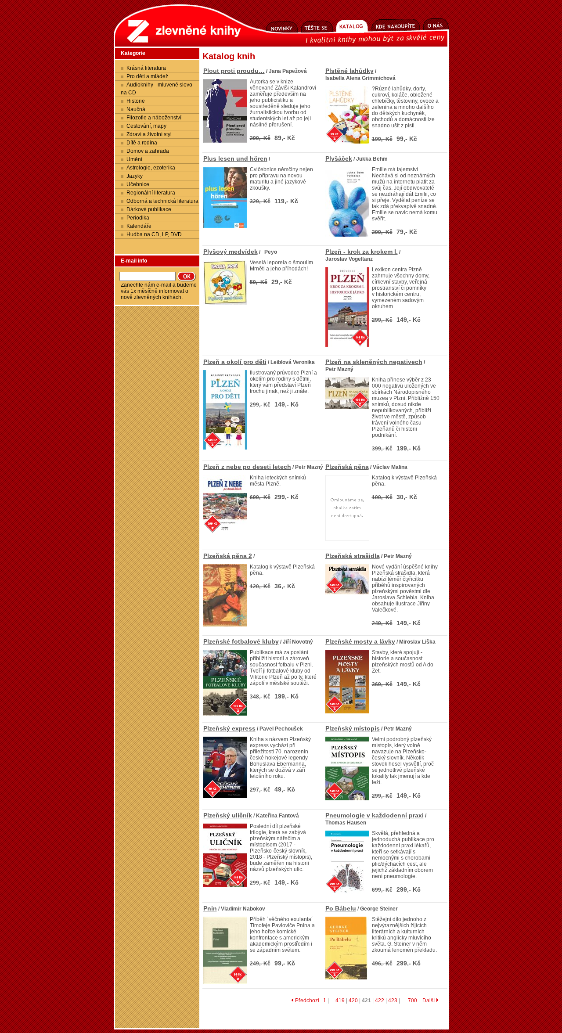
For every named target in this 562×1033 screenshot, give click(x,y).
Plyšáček (338, 158)
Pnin (210, 908)
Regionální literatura (150, 193)
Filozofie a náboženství (153, 118)
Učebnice (137, 184)
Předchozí (306, 1000)
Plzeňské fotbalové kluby (241, 641)
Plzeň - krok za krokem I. (361, 251)
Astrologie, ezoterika (150, 168)
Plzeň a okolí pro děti (235, 361)
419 (340, 1000)
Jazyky (134, 176)
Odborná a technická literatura (162, 201)
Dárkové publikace (148, 209)
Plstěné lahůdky (349, 70)
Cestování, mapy (146, 126)
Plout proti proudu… (234, 70)
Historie (135, 101)
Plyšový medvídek (230, 251)
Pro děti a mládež (147, 76)
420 (353, 1000)
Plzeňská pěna (347, 466)
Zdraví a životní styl (149, 134)
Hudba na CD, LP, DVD (154, 234)
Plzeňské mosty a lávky (360, 641)
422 (379, 1000)
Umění (134, 159)
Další (429, 1000)
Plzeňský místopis (352, 728)
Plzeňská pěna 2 (227, 555)
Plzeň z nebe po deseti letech (247, 466)
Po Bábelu (340, 908)
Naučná (135, 109)
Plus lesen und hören (235, 158)
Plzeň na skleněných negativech (373, 361)
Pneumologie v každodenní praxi (374, 815)
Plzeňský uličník (227, 815)
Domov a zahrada (147, 151)
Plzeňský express (229, 728)
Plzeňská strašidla (352, 555)
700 (412, 1000)
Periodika (137, 218)
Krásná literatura (146, 68)
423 (392, 1000)
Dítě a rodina (141, 143)
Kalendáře (138, 226)
